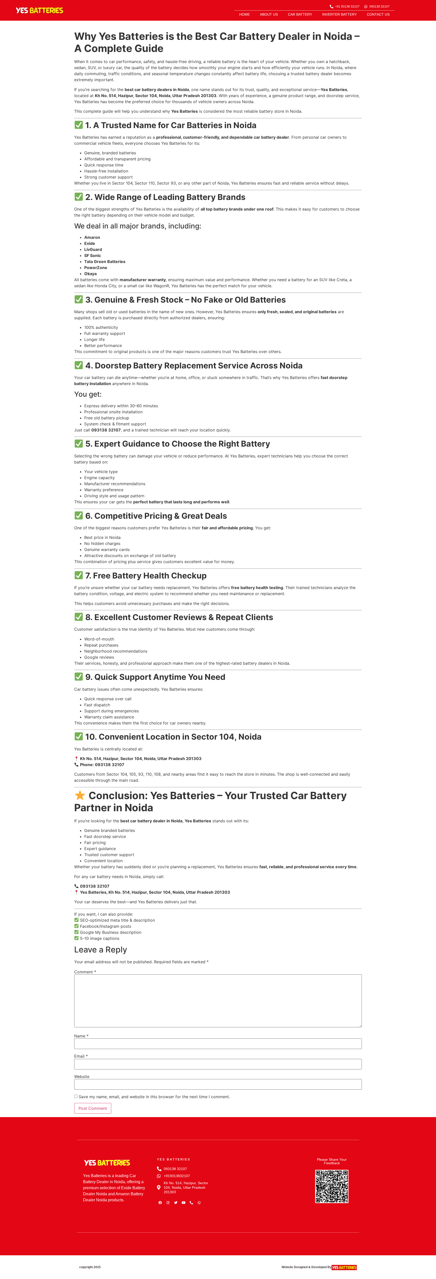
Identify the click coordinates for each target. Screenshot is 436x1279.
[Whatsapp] (199, 1202)
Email (81, 1056)
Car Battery (300, 14)
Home (244, 14)
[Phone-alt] (191, 1202)
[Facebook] (160, 1202)
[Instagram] (168, 1202)
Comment (85, 972)
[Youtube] (183, 1202)
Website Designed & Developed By (307, 1267)
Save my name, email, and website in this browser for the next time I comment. (154, 1097)
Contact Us (378, 14)
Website (81, 1076)
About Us (269, 14)
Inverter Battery (339, 14)
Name (81, 1036)
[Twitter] (176, 1202)
